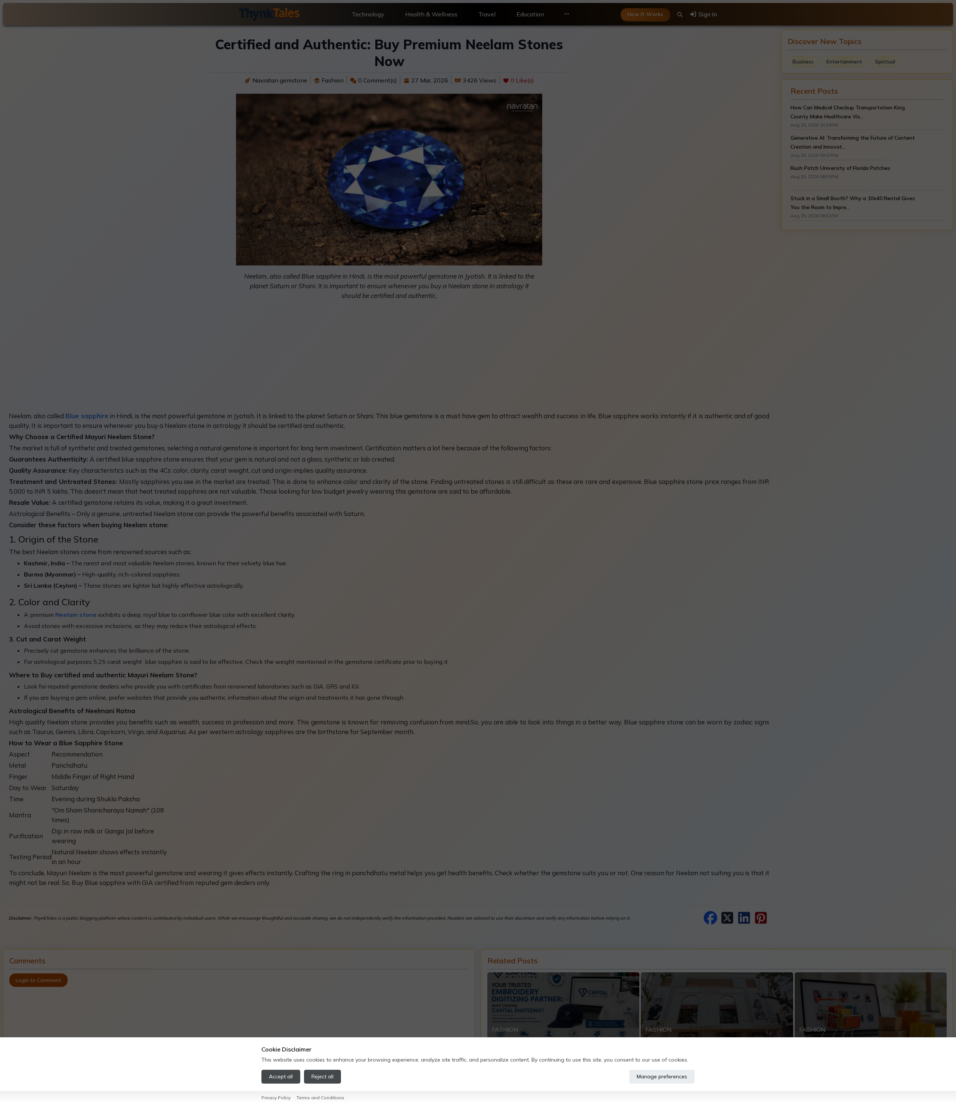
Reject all (322, 1076)
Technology (368, 14)
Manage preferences (662, 1076)
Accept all (281, 1076)
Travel (487, 14)
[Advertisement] (389, 359)
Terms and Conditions (320, 1097)
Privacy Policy (276, 1097)
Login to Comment (38, 980)
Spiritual (885, 61)
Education (530, 14)
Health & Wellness (431, 14)
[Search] (680, 14)
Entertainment (844, 61)
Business (803, 61)
